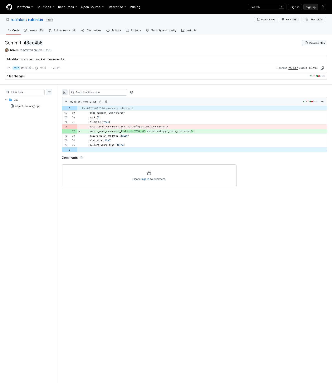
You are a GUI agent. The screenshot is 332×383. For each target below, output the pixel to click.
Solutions (44, 7)
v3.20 (56, 68)
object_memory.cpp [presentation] (28, 105)
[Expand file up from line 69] (69, 108)
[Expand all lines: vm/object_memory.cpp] (106, 101)
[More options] (323, 101)
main (16, 68)
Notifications (268, 19)
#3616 (26, 67)
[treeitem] (28, 103)
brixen (14, 50)
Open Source (90, 7)
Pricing (135, 7)
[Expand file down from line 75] (69, 149)
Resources (66, 7)
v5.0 (43, 68)
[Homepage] (9, 7)
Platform (23, 7)
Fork (292, 19)
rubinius (18, 19)
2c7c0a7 (293, 68)
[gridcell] (194, 108)
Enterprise (115, 7)
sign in (145, 178)
